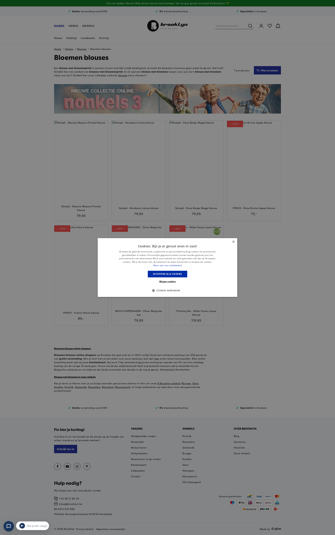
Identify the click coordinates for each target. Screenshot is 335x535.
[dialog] (167, 267)
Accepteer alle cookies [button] (167, 273)
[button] (167, 290)
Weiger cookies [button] (167, 281)
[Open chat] (8, 526)
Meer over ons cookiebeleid (167, 265)
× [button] (233, 242)
